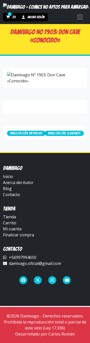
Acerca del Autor (18, 182)
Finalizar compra (18, 235)
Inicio (8, 176)
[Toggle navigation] (80, 17)
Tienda (9, 217)
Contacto (11, 194)
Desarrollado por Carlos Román (45, 334)
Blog (7, 188)
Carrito (9, 223)
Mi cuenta (12, 229)
